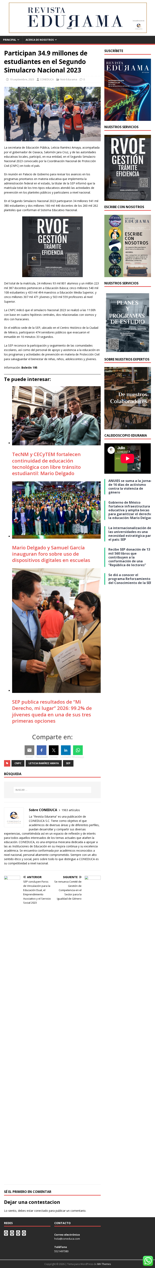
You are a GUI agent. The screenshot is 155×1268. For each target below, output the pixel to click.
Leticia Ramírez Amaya (44, 763)
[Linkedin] (66, 750)
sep (68, 763)
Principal (9, 39)
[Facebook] (41, 750)
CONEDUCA (47, 79)
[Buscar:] (52, 789)
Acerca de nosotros (40, 39)
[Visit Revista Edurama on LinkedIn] (12, 1234)
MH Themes (104, 1264)
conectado (41, 1211)
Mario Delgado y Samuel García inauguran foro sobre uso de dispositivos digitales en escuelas (51, 553)
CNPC (18, 763)
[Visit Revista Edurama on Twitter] (18, 1234)
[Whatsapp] (78, 750)
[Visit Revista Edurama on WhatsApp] (6, 1234)
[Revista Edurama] (77, 33)
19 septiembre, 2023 (22, 79)
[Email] (29, 750)
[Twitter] (54, 750)
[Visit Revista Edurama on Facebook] (24, 1234)
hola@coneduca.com (67, 1238)
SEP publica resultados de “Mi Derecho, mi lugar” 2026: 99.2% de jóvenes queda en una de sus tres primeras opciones (52, 711)
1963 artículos (71, 810)
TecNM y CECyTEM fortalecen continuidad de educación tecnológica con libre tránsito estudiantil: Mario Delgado (46, 463)
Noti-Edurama (68, 79)
